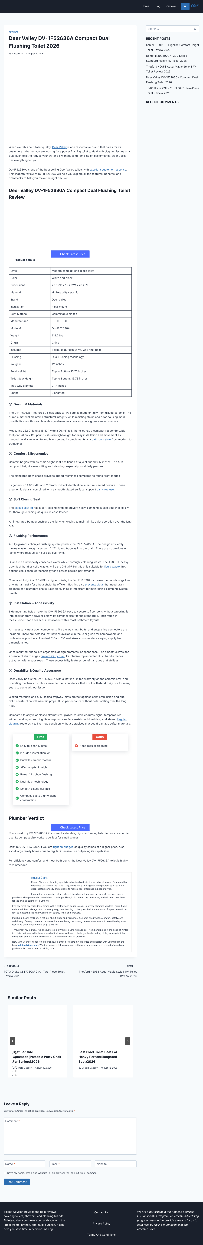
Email (55, 1164)
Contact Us (101, 1212)
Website (101, 1164)
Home (145, 6)
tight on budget (63, 846)
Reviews (171, 6)
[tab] (15, 1053)
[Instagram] (197, 6)
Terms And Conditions (101, 1234)
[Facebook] (192, 6)
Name (10, 1164)
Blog (157, 6)
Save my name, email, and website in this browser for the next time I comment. (52, 1172)
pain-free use (105, 489)
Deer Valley (59, 147)
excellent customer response (108, 169)
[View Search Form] (185, 6)
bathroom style (101, 439)
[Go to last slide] (12, 1041)
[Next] (127, 1041)
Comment (12, 1121)
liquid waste (112, 566)
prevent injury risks (53, 656)
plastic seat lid (24, 507)
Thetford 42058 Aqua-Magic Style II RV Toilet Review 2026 (108, 971)
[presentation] (37, 1025)
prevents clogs (94, 584)
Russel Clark (18, 53)
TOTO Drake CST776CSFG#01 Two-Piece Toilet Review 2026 (34, 971)
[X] (195, 6)
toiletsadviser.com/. (28, 945)
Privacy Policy (101, 1223)
